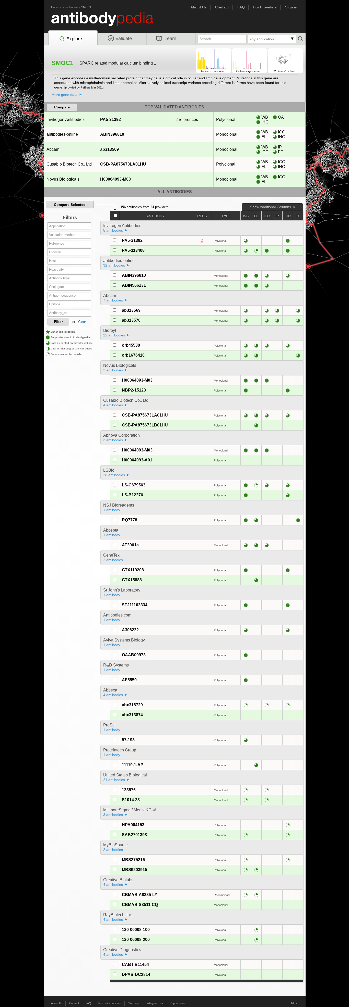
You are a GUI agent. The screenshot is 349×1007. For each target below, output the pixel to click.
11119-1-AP (132, 765)
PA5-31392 (110, 119)
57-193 (128, 740)
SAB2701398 (134, 835)
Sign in (291, 7)
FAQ (241, 7)
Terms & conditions (110, 1003)
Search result (70, 7)
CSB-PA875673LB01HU (145, 425)
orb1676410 (133, 355)
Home (55, 7)
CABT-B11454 (135, 964)
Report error (177, 1003)
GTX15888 (132, 580)
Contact (222, 7)
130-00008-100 (136, 929)
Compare (62, 107)
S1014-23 (131, 800)
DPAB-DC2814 (136, 974)
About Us (198, 7)
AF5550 (129, 680)
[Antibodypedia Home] (107, 22)
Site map (133, 1003)
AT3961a (130, 545)
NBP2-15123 (134, 390)
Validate (123, 38)
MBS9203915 (134, 869)
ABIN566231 (134, 285)
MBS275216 (133, 860)
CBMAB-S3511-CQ (140, 904)
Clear (82, 322)
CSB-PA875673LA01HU (123, 164)
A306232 (130, 630)
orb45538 (131, 345)
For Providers (265, 7)
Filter (58, 322)
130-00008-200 (136, 939)
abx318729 (132, 705)
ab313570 (131, 320)
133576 (129, 790)
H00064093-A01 (137, 460)
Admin (294, 1003)
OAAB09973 (134, 655)
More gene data (64, 95)
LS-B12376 (132, 495)
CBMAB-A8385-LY (139, 894)
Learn (170, 38)
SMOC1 (86, 7)
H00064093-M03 (115, 179)
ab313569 (109, 149)
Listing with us (154, 1003)
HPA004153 (133, 825)
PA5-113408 (133, 250)
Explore (74, 38)
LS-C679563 (133, 485)
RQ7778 (129, 520)
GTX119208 (133, 570)
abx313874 (132, 715)
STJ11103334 (134, 605)
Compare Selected (70, 205)
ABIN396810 (112, 134)
